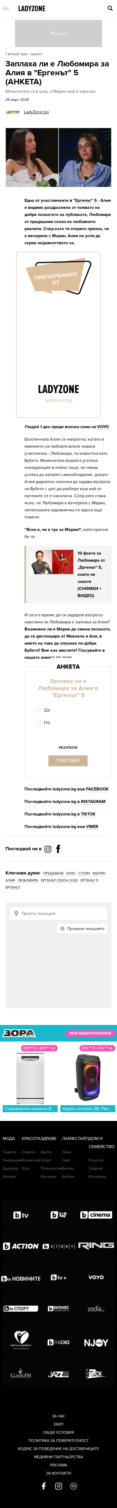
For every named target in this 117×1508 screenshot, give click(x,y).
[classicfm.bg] (21, 1371)
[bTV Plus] (58, 1277)
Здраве (48, 1138)
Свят (66, 1160)
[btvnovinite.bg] (21, 1277)
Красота (31, 1138)
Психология (51, 1168)
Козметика (31, 1160)
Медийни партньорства (58, 1457)
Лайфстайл (75, 1138)
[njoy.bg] (96, 1340)
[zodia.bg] (96, 1309)
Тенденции (12, 1160)
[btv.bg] (21, 1215)
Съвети (9, 1152)
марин (99, 873)
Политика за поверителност (59, 1440)
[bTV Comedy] (58, 1215)
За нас (58, 1416)
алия (10, 880)
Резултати (68, 748)
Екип (58, 1424)
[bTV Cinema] (96, 1215)
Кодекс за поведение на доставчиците (58, 1449)
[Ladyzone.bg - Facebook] (58, 861)
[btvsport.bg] (21, 1309)
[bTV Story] (58, 1246)
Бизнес (68, 1168)
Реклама (58, 1465)
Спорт (46, 1160)
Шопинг (10, 1176)
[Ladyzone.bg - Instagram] (48, 849)
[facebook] (43, 1486)
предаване (53, 873)
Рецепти (96, 1160)
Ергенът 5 (89, 880)
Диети (46, 1152)
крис (71, 873)
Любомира (28, 880)
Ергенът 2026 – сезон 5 (25, 54)
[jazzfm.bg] (58, 1371)
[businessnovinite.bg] (58, 1309)
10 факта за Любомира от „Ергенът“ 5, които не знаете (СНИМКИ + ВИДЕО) (91, 574)
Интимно (48, 1176)
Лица (66, 1152)
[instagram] (58, 1486)
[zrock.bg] (96, 1371)
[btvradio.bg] (58, 1340)
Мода (9, 1138)
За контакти (58, 1473)
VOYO (103, 426)
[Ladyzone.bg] (32, 8)
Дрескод (10, 1168)
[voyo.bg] (96, 1277)
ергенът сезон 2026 (59, 880)
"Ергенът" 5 (85, 200)
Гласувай (68, 760)
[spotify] (73, 1486)
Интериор (97, 1176)
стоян (84, 873)
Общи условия (58, 1432)
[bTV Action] (21, 1246)
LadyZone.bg (36, 112)
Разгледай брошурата (90, 1033)
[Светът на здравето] (21, 1340)
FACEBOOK (97, 789)
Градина (96, 1168)
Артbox (68, 1176)
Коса (26, 1168)
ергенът (12, 887)
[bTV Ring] (96, 1246)
